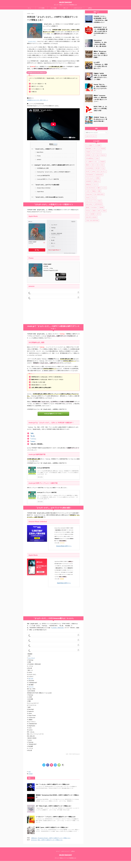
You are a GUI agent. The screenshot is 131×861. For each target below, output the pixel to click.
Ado (98, 155)
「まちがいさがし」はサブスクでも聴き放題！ (46, 184)
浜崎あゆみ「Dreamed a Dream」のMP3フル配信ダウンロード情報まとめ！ (51, 838)
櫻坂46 (87, 164)
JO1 (93, 155)
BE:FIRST (98, 168)
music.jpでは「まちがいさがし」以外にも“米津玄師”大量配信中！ (53, 172)
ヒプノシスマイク (97, 151)
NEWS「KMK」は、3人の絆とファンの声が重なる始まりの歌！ (100, 108)
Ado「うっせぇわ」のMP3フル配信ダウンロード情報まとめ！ (53, 784)
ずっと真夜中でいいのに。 (92, 161)
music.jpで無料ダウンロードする (52, 413)
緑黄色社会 (88, 184)
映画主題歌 (88, 148)
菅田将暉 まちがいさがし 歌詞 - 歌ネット (37, 100)
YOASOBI (103, 148)
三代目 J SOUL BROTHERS (92, 220)
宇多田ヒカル (97, 181)
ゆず (87, 214)
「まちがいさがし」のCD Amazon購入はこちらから (48, 197)
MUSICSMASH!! (65, 2)
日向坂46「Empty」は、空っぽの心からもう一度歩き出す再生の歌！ (101, 119)
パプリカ (33, 438)
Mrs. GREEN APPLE (99, 194)
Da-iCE (87, 171)
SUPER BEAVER (98, 204)
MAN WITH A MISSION (91, 217)
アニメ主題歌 (54, 8)
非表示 (55, 144)
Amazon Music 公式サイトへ (63, 546)
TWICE (104, 210)
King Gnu (103, 155)
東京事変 (92, 214)
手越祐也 (94, 191)
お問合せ (90, 8)
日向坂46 (102, 161)
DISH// (99, 200)
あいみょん (103, 171)
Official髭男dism (89, 158)
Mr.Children (94, 207)
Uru (105, 187)
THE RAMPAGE (89, 174)
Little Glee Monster (90, 187)
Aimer (97, 158)
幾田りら (100, 187)
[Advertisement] (53, 312)
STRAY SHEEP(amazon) (74, 754)
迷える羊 (31, 678)
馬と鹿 (32, 436)
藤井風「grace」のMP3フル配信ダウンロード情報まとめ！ (52, 827)
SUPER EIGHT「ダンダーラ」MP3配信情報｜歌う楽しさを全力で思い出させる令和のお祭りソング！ (100, 31)
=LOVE (87, 191)
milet (93, 164)
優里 (99, 191)
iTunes (38, 156)
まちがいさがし (32, 41)
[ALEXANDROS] (89, 168)
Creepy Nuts (89, 194)
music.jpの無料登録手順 (42, 175)
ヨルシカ (95, 184)
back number (89, 204)
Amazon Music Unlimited (42, 188)
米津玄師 (31, 773)
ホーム (29, 8)
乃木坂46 (88, 151)
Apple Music (39, 152)
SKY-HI (98, 214)
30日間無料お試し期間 (42, 168)
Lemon (33, 441)
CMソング (65, 8)
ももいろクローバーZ (91, 200)
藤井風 (87, 207)
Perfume (88, 210)
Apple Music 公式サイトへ (64, 583)
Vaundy (88, 197)
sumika (93, 171)
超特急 (97, 178)
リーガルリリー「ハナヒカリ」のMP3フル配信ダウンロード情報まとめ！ (56, 816)
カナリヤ (31, 686)
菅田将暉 (101, 207)
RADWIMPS (88, 181)
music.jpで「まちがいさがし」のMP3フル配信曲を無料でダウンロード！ (54, 165)
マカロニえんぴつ (90, 178)
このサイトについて (77, 8)
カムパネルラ (31, 658)
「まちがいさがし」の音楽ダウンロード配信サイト (47, 149)
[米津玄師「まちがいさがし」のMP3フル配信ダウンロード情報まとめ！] (55, 764)
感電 (32, 433)
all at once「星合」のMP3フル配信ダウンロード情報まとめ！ (47, 840)
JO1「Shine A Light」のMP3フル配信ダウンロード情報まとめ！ (54, 806)
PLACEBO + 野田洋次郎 (57, 627)
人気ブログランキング (91, 136)
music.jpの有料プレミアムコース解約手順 (47, 179)
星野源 (94, 210)
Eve (103, 168)
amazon (38, 159)
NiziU (102, 164)
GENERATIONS (99, 174)
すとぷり (94, 197)
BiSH (99, 210)
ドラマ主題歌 (41, 8)
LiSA (98, 164)
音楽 (30, 771)
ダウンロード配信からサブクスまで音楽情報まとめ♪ (65, 858)
